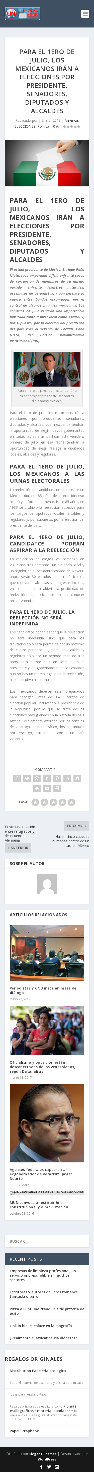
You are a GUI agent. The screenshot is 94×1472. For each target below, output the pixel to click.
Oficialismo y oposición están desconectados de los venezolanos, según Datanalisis (42, 1067)
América (71, 120)
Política (43, 126)
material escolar (51, 1410)
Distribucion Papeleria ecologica (38, 1370)
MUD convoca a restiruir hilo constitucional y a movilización (39, 1204)
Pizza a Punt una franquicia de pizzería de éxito (47, 1311)
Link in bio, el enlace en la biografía (41, 1325)
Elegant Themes (42, 1454)
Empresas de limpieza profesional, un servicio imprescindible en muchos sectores (43, 1275)
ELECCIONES (24, 126)
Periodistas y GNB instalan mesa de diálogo (43, 990)
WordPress (47, 1459)
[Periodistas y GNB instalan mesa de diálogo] (47, 953)
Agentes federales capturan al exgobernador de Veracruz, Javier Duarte (41, 1174)
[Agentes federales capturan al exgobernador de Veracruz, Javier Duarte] (47, 1123)
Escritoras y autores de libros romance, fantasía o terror (44, 1294)
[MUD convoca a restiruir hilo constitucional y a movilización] (47, 1193)
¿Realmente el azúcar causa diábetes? (43, 1338)
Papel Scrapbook (24, 1431)
